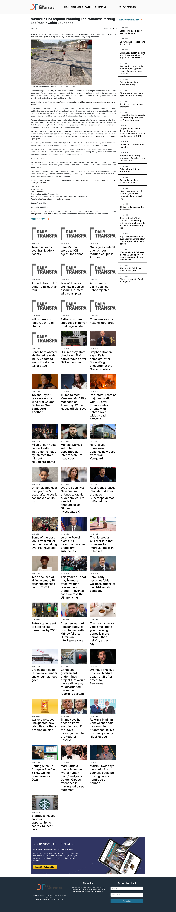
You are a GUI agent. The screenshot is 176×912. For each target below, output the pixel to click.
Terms (37, 899)
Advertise (60, 899)
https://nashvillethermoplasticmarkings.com (54, 199)
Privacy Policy (44, 899)
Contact (53, 899)
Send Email (40, 192)
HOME (66, 7)
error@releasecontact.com (41, 214)
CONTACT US (100, 7)
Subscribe (127, 901)
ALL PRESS (89, 7)
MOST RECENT (77, 7)
